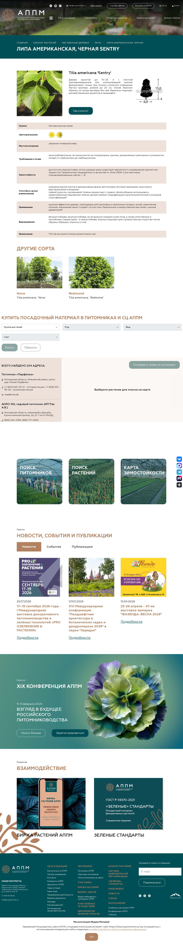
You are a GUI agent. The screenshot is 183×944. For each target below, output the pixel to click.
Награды (51, 902)
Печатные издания (117, 18)
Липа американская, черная (125, 43)
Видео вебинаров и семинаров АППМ (87, 898)
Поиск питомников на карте (90, 878)
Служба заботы (117, 6)
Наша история (53, 888)
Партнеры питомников (88, 874)
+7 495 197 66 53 (8, 896)
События (112, 915)
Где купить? (80, 111)
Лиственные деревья (75, 43)
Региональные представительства (56, 910)
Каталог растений (44, 43)
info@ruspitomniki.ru (10, 900)
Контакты (51, 878)
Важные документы (56, 898)
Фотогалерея (116, 903)
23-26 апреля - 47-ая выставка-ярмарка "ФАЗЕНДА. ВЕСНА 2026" (141, 610)
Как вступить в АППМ (57, 871)
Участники (85, 883)
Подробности (27, 637)
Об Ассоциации (66, 18)
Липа (97, 43)
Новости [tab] (29, 546)
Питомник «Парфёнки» (18, 374)
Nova (21, 293)
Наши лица (52, 891)
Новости (113, 894)
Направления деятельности (60, 895)
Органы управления (56, 874)
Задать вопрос (96, 6)
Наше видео (116, 889)
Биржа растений (146, 18)
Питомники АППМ (86, 871)
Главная (22, 43)
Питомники (91, 18)
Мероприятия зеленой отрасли (89, 912)
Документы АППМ (55, 885)
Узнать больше (31, 733)
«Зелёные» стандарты (115, 882)
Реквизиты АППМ (55, 881)
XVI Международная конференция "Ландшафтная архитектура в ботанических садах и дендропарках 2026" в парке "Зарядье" (87, 618)
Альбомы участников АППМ (121, 908)
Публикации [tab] (82, 546)
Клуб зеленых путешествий (86, 905)
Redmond (76, 293)
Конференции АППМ (117, 911)
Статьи (112, 898)
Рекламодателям (55, 905)
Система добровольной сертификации (118, 874)
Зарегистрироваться (70, 733)
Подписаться (152, 882)
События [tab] (54, 546)
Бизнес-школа (87, 892)
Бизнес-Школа (172, 18)
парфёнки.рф (12, 395)
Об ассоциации (57, 866)
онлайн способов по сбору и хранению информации (117, 929)
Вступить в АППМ (143, 6)
